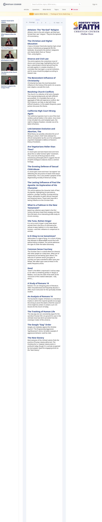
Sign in (95, 4)
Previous (32, 22)
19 (54, 23)
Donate (75, 9)
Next (57, 23)
